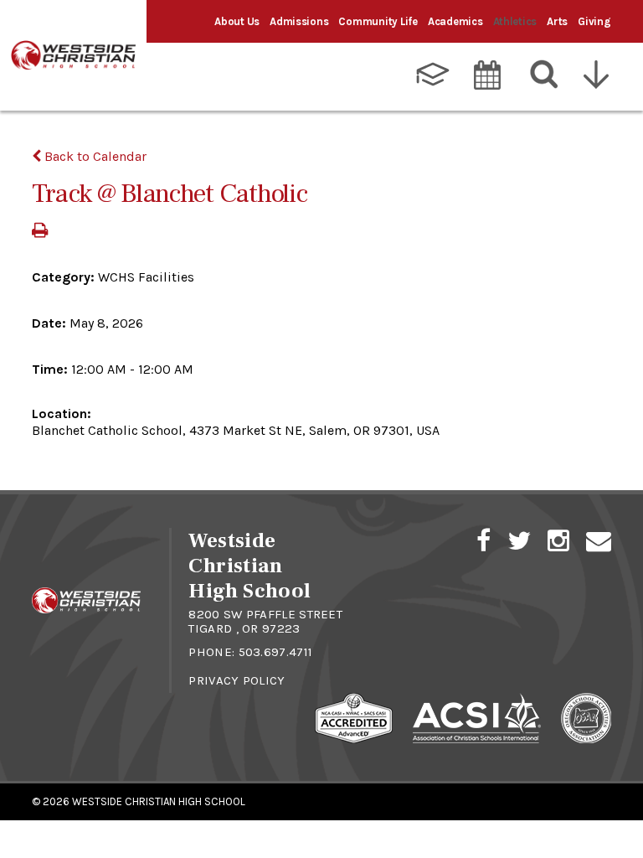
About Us (237, 21)
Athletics (515, 21)
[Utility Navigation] (601, 74)
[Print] (40, 232)
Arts (557, 21)
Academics (455, 21)
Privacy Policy (236, 680)
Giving (594, 21)
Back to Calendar (94, 156)
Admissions (299, 21)
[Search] (544, 74)
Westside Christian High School (158, 801)
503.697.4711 (276, 651)
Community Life (377, 21)
